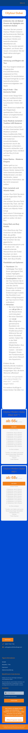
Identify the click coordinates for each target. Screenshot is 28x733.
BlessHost (22, 727)
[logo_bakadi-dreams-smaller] (8, 2)
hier (22, 390)
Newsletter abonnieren (11, 696)
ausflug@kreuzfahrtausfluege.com (13, 647)
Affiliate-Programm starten (14, 720)
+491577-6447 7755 (9, 644)
